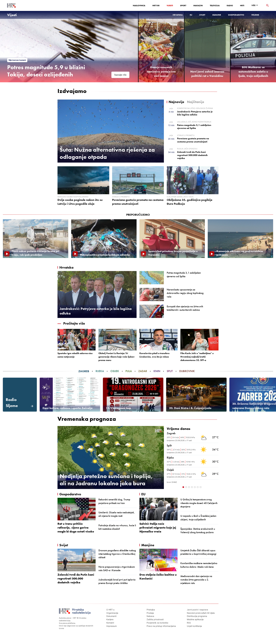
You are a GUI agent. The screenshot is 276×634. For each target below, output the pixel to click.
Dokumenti (111, 616)
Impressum (111, 626)
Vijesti (170, 5)
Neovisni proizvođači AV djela (201, 613)
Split (170, 371)
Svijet (202, 15)
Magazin (198, 5)
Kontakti (110, 622)
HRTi (242, 5)
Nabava (150, 616)
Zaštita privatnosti (155, 619)
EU (191, 15)
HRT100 (155, 5)
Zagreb (83, 371)
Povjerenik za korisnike (157, 622)
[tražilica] (267, 5)
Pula (128, 371)
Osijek (114, 371)
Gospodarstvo (236, 15)
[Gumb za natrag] (168, 487)
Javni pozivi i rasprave (197, 609)
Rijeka (100, 371)
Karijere (109, 619)
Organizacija (112, 613)
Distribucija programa (197, 616)
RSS (189, 622)
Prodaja (150, 613)
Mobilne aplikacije (195, 619)
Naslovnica (139, 5)
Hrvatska (178, 15)
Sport (183, 5)
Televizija (215, 5)
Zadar (142, 371)
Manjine (216, 15)
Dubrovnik (187, 371)
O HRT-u (110, 609)
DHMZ (174, 482)
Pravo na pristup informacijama (161, 626)
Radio (230, 5)
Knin (157, 371)
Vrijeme (255, 15)
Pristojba (151, 609)
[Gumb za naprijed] (217, 487)
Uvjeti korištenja (194, 626)
